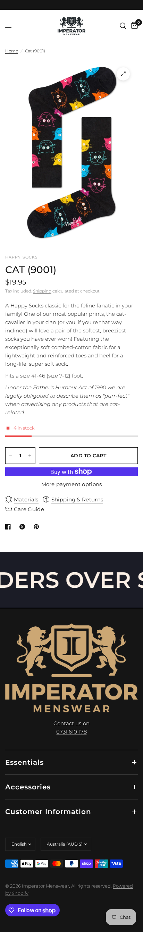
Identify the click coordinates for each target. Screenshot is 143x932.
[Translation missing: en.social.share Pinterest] (38, 527)
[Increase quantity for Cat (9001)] (30, 456)
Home (11, 50)
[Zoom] (123, 74)
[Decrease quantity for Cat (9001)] (11, 456)
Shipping (42, 291)
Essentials (24, 762)
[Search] (123, 26)
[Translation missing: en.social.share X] (23, 527)
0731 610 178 (71, 731)
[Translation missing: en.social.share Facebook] (9, 527)
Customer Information (48, 811)
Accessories (28, 787)
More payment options (71, 484)
